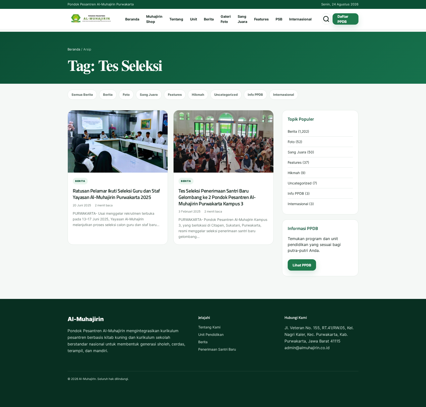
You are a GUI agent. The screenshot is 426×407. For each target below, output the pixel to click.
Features (261, 19)
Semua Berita (82, 95)
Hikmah (198, 95)
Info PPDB (255, 95)
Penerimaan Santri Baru (217, 349)
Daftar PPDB (342, 19)
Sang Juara (242, 19)
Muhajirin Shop (154, 19)
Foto (126, 95)
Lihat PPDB (302, 265)
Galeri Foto (226, 19)
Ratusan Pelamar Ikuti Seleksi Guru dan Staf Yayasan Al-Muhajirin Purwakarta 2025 (116, 194)
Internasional (300, 19)
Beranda (132, 19)
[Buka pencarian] (326, 19)
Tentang (176, 19)
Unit (193, 19)
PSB (279, 19)
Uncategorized (226, 95)
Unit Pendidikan (211, 334)
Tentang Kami (209, 327)
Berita (209, 19)
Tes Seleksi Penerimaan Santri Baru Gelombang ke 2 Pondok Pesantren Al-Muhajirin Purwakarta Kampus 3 (217, 197)
